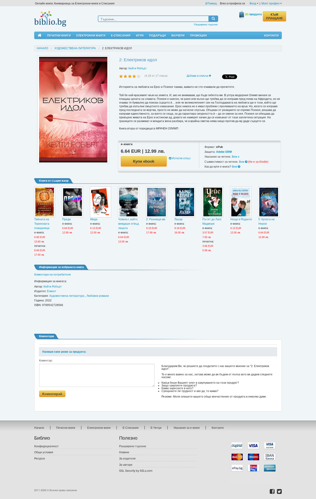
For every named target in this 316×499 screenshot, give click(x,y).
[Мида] (100, 202)
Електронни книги (90, 35)
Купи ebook (143, 161)
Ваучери (178, 35)
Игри (140, 35)
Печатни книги (59, 35)
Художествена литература (75, 48)
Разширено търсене (206, 24)
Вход (253, 3)
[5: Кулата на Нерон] (268, 202)
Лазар (178, 219)
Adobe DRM (224, 151)
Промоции (198, 35)
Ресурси (39, 458)
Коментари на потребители (52, 274)
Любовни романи (98, 295)
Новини (124, 452)
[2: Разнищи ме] (156, 202)
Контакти (271, 35)
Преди (66, 219)
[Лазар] (184, 202)
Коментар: (46, 360)
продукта (253, 14)
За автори (125, 464)
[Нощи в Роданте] (240, 202)
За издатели (127, 458)
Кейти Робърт (137, 68)
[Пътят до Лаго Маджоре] (212, 202)
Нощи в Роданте (241, 219)
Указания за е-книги (186, 427)
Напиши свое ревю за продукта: (64, 351)
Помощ (212, 3)
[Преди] (72, 202)
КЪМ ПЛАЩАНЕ (274, 16)
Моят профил (270, 3)
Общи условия (43, 452)
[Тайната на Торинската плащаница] (44, 202)
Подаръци (157, 35)
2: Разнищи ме (155, 219)
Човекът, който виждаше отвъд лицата (128, 224)
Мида (93, 219)
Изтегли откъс (181, 158)
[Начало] (39, 35)
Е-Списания (120, 35)
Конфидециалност (46, 446)
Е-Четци (156, 427)
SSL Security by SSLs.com (135, 470)
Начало (42, 48)
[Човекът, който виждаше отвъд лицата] (128, 202)
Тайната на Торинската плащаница (42, 224)
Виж (235, 156)
